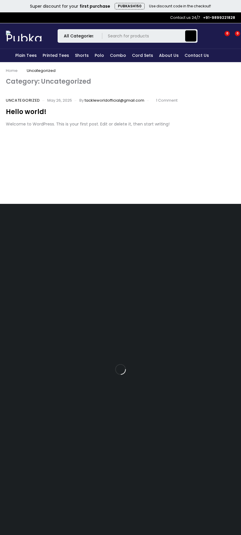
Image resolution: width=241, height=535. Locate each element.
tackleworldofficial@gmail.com (114, 100)
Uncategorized (23, 100)
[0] (232, 36)
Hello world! (26, 111)
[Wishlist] (223, 36)
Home (12, 70)
